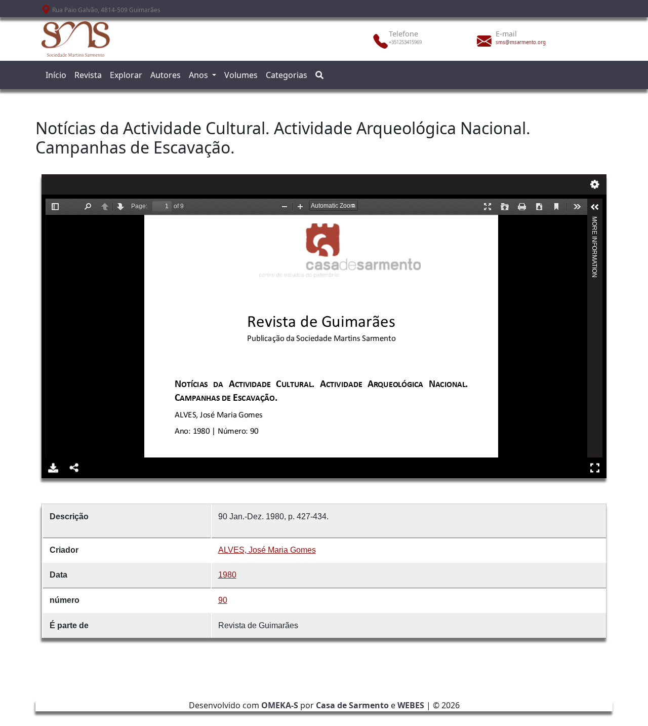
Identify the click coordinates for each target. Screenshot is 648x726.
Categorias (286, 75)
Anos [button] (199, 75)
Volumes (241, 75)
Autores (165, 75)
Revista (88, 75)
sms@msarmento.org (521, 42)
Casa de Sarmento (352, 705)
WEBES (410, 705)
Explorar (126, 75)
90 (222, 600)
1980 (227, 574)
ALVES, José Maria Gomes (267, 550)
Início (56, 75)
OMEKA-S (279, 705)
